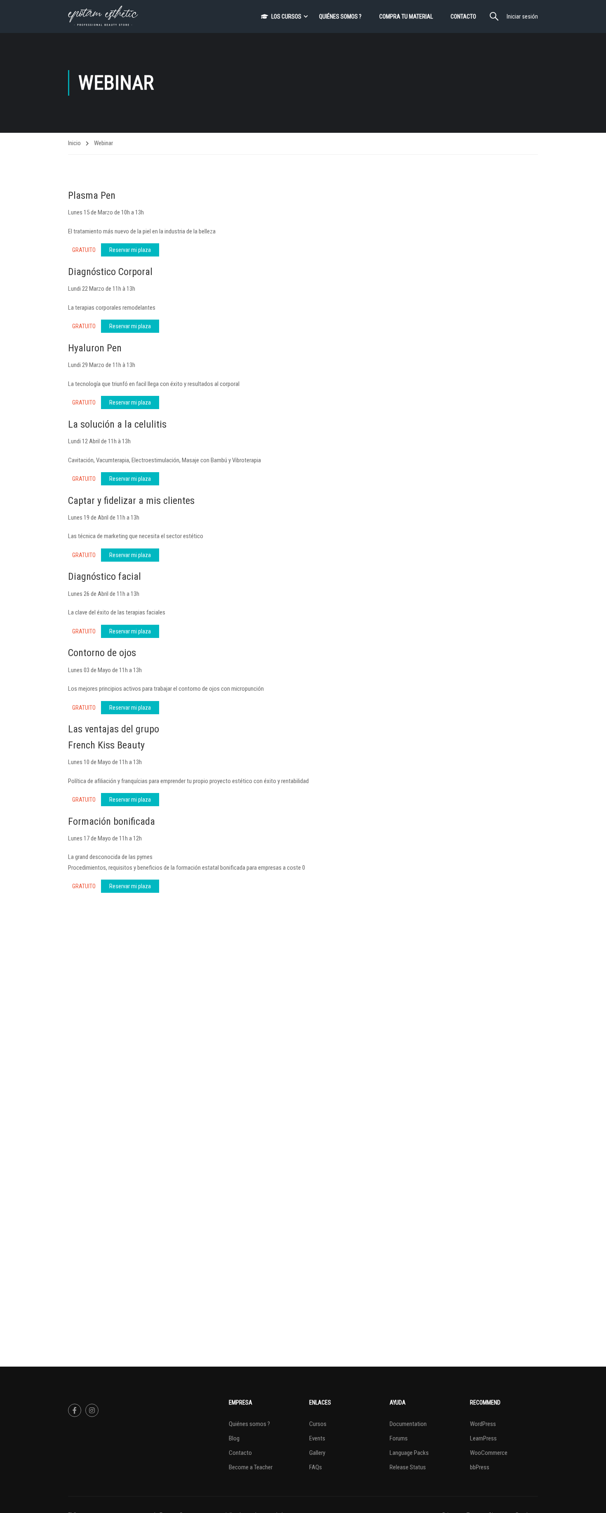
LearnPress (483, 1438)
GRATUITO (84, 250)
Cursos (317, 1424)
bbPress (479, 1467)
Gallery (317, 1453)
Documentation (408, 1424)
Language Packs (409, 1453)
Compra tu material (406, 16)
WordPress (483, 1424)
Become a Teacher (250, 1467)
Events (317, 1438)
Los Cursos (286, 16)
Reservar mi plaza (130, 250)
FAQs (315, 1467)
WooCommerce (488, 1453)
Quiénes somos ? (340, 16)
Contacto (463, 16)
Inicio (74, 143)
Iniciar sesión (522, 16)
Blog (234, 1438)
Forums (399, 1438)
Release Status (408, 1467)
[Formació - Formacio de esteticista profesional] (103, 16)
